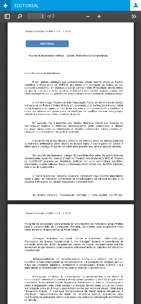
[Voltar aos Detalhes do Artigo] (5, 5)
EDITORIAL (26, 5)
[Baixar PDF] (135, 5)
